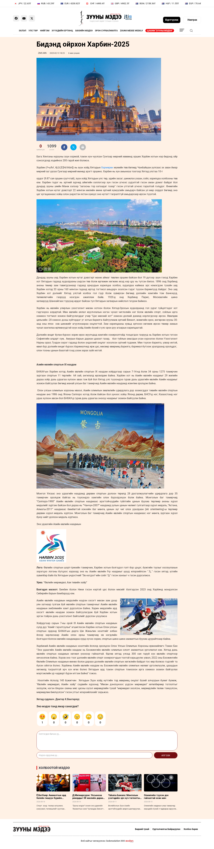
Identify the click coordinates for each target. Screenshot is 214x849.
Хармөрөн (107, 167)
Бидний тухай (142, 829)
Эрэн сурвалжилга (106, 30)
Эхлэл (22, 30)
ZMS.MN (42, 53)
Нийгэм (44, 30)
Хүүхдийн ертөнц (62, 30)
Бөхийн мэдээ (84, 30)
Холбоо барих (191, 829)
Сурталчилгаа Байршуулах (166, 829)
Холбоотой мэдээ (54, 768)
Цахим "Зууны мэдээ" (159, 30)
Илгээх (166, 755)
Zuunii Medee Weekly (131, 30)
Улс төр (33, 30)
